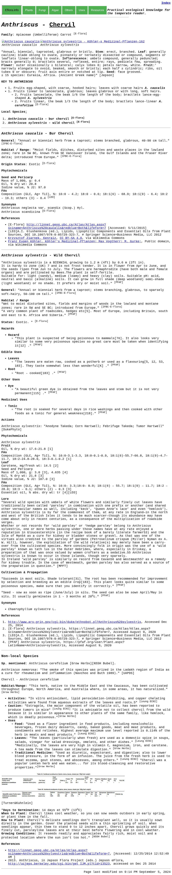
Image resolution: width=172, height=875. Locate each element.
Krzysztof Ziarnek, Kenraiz (32, 238)
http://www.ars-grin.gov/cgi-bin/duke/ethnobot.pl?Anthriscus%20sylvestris (74, 622)
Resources (97, 10)
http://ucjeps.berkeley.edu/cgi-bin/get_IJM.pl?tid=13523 (59, 863)
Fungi (42, 10)
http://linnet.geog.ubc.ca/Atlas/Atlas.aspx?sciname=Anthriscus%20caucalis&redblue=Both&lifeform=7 (57, 226)
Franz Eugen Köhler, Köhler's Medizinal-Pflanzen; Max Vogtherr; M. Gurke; (74, 241)
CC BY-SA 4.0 (71, 238)
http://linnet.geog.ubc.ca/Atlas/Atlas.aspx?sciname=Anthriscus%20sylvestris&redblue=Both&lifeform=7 (59, 852)
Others (69, 10)
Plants (29, 10)
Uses (82, 10)
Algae (55, 10)
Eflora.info (12, 10)
